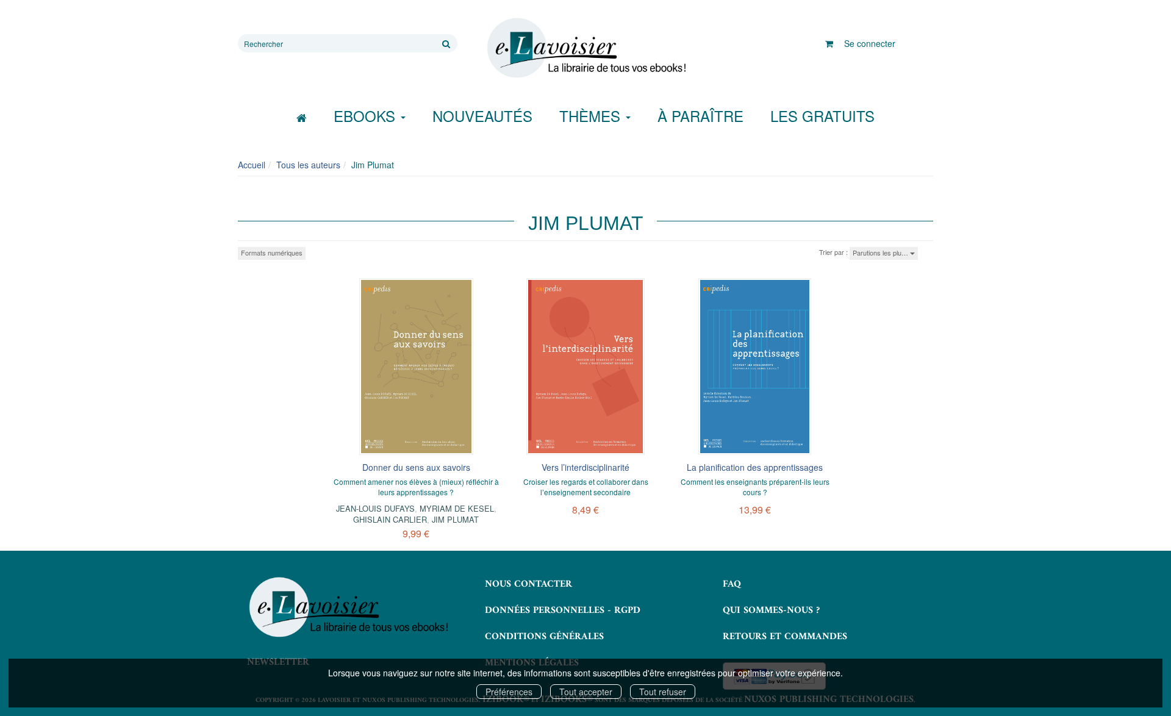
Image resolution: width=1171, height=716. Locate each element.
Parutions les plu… (881, 252)
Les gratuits (822, 115)
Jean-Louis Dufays (375, 508)
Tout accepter (585, 692)
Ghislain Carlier (390, 519)
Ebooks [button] (366, 115)
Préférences (508, 692)
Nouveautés (482, 115)
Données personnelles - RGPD (562, 610)
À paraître (700, 115)
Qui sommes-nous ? (771, 610)
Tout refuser (662, 692)
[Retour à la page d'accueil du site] (585, 48)
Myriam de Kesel (457, 508)
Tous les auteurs (308, 165)
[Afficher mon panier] (829, 43)
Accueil (251, 165)
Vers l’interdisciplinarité (585, 467)
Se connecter (869, 43)
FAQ (732, 584)
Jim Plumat (455, 519)
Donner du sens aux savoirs (416, 467)
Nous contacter (528, 584)
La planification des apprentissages (755, 467)
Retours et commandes (785, 636)
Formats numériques (272, 252)
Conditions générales (544, 636)
